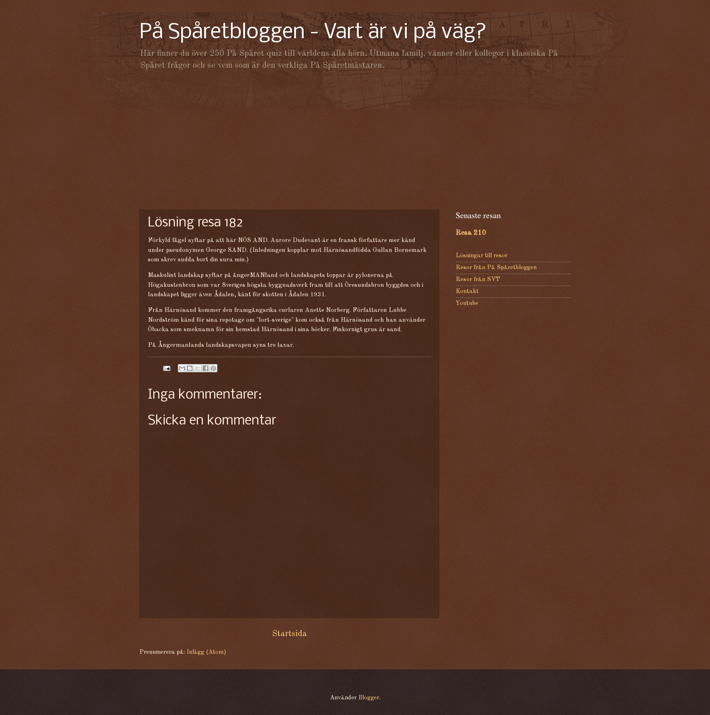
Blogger (368, 698)
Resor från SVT (478, 280)
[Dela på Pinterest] (213, 368)
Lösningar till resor (481, 256)
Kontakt (467, 291)
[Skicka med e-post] (182, 368)
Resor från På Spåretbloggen (496, 268)
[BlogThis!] (190, 368)
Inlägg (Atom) (206, 652)
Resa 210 (471, 232)
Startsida (289, 634)
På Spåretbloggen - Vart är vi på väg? (313, 32)
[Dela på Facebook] (205, 368)
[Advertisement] (355, 139)
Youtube (467, 303)
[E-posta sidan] (166, 368)
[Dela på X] (198, 368)
